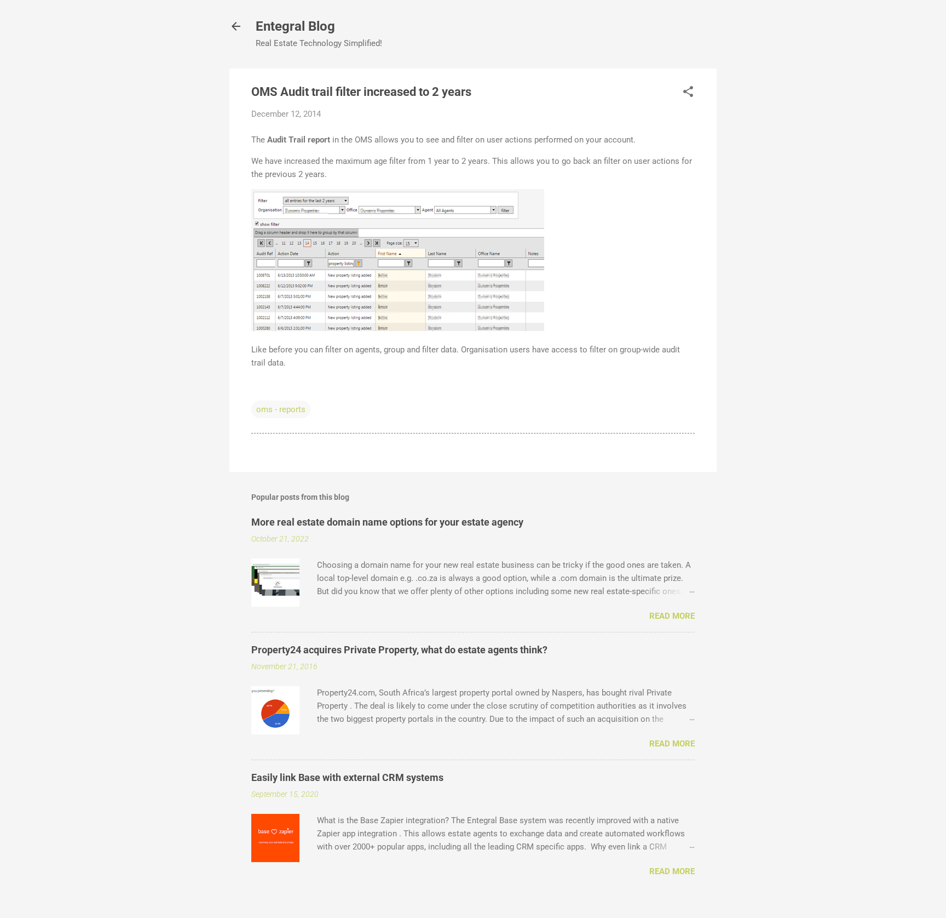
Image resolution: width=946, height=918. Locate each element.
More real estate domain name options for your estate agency (387, 522)
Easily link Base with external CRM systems (347, 777)
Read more (672, 616)
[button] (688, 92)
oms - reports (280, 409)
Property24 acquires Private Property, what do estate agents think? (399, 649)
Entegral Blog (295, 26)
